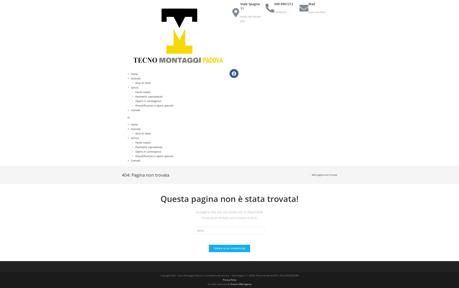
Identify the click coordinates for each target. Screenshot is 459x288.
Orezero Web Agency (241, 284)
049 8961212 (283, 4)
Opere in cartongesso (148, 101)
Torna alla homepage (230, 248)
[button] (178, 117)
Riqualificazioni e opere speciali (154, 105)
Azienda (136, 78)
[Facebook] (234, 73)
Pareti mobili (143, 92)
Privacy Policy (229, 279)
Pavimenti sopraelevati (149, 96)
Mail (311, 4)
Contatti (135, 110)
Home (134, 74)
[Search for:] (229, 230)
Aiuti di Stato (143, 83)
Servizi (135, 87)
